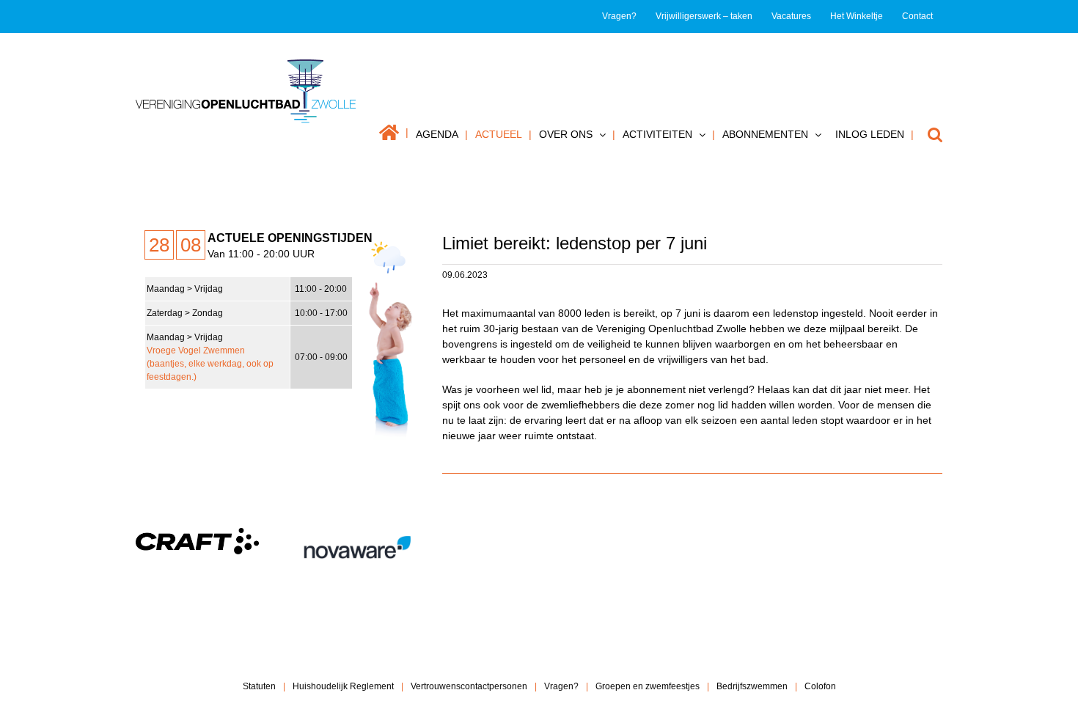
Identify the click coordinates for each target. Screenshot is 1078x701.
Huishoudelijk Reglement (343, 686)
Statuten (259, 686)
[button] (928, 134)
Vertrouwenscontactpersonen (469, 686)
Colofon (820, 686)
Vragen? (561, 686)
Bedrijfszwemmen (752, 686)
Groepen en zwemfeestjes (647, 686)
